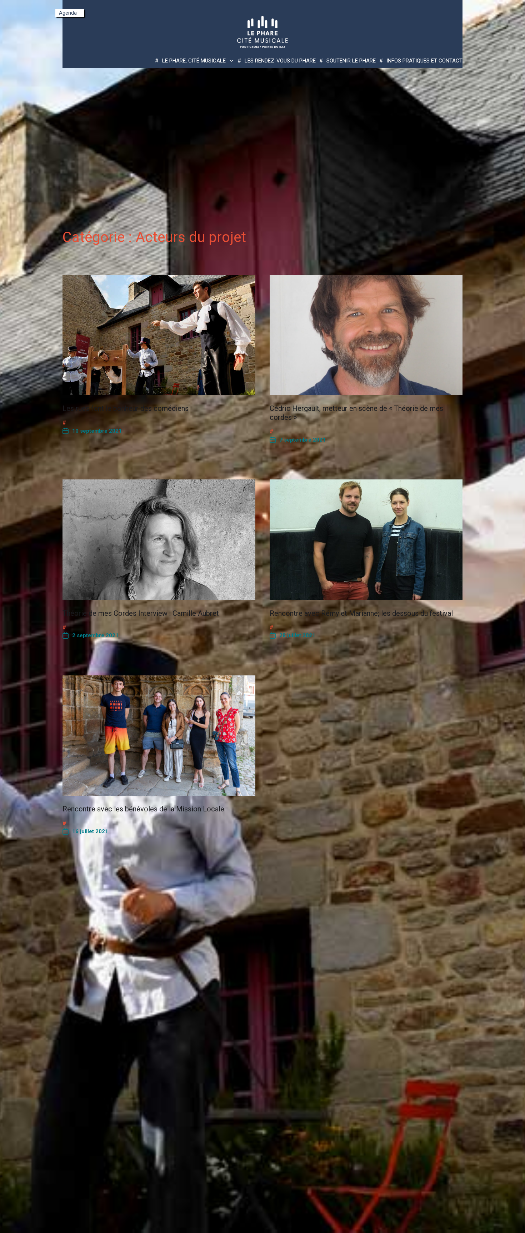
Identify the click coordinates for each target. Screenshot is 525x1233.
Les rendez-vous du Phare (280, 61)
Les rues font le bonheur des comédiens (125, 408)
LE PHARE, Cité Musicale (194, 61)
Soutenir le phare (351, 61)
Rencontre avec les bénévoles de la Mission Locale (143, 809)
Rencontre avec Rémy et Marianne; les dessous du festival (361, 613)
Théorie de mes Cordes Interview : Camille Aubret (140, 613)
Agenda (68, 13)
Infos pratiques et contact (424, 61)
